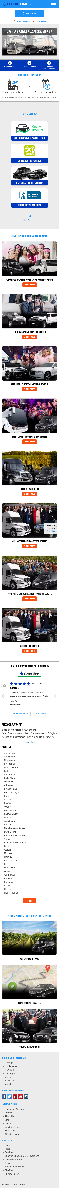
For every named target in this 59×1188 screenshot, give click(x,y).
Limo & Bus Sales (13, 1159)
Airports (8, 1113)
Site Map (9, 1170)
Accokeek (9, 799)
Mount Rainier (11, 893)
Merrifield (8, 817)
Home (8, 1145)
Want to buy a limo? (51, 528)
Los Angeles (11, 1066)
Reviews (9, 1163)
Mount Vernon (11, 767)
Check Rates (29, 284)
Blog (7, 1120)
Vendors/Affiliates (13, 1127)
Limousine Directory (14, 1109)
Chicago (9, 1063)
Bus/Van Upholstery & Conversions (22, 1156)
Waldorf (8, 850)
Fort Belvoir (9, 764)
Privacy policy (12, 1174)
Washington (10, 810)
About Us (9, 1116)
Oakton (7, 871)
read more (30, 742)
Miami (8, 1077)
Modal (8, 1084)
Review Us (40, 713)
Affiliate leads (12, 1134)
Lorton (7, 771)
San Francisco (12, 1080)
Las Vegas (10, 1073)
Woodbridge (10, 821)
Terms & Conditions (14, 1167)
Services (9, 1152)
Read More (14, 701)
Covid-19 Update (23, 21)
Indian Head (10, 868)
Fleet (7, 1149)
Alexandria (9, 753)
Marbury (8, 857)
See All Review (20, 713)
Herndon (8, 889)
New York (9, 1070)
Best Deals (10, 1130)
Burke (7, 796)
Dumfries (8, 882)
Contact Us (10, 1123)
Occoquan (9, 782)
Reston (7, 885)
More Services (29, 218)
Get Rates (30, 13)
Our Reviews (40, 21)
